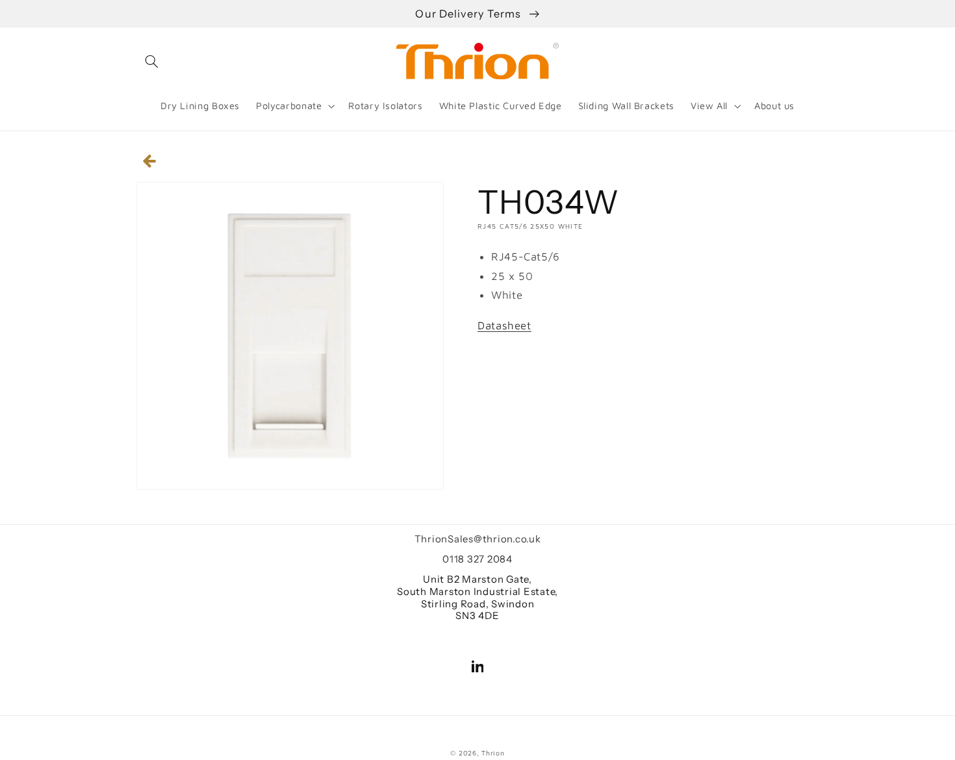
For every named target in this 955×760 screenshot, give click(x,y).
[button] (151, 61)
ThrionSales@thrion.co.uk (477, 539)
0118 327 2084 (477, 559)
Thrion (492, 753)
